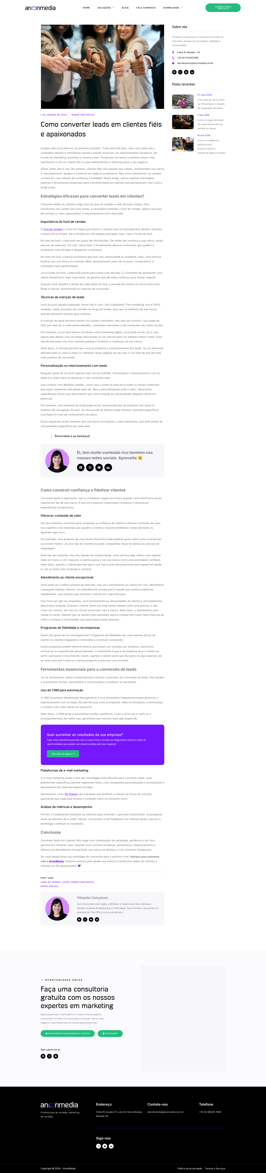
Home (86, 7)
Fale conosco (146, 7)
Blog (125, 7)
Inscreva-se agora (61, 753)
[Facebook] (81, 467)
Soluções (104, 7)
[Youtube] (99, 467)
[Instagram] (90, 467)
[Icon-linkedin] (108, 467)
